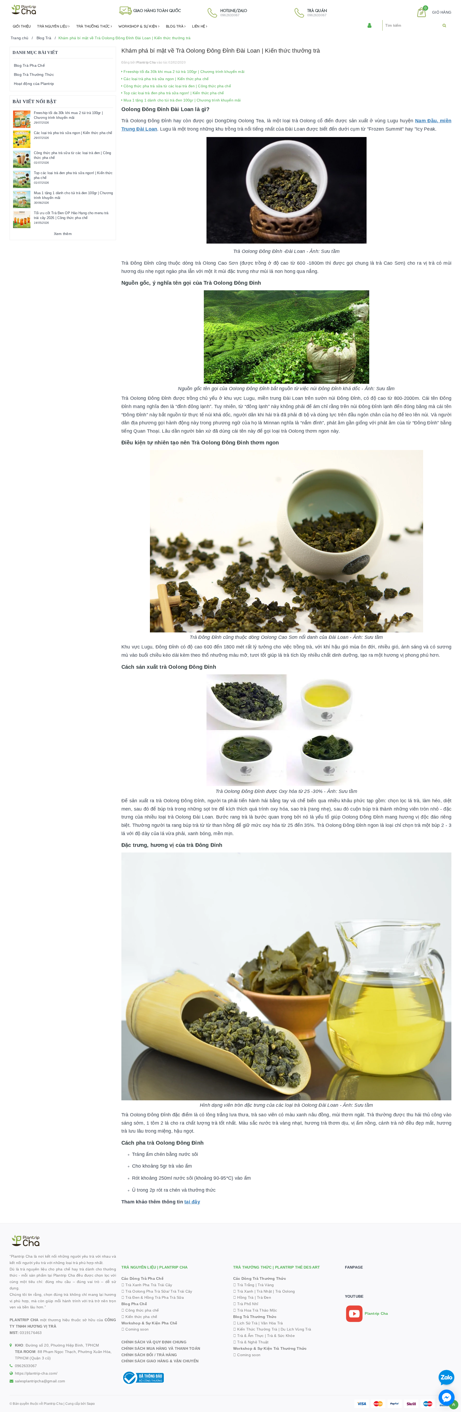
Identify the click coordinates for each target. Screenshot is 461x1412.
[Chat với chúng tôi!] (447, 1398)
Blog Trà (175, 26)
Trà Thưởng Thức (93, 26)
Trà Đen (264, 1297)
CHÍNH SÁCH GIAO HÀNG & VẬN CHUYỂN (159, 1361)
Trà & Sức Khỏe (281, 1335)
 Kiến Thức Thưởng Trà (255, 1329)
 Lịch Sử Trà (245, 1323)
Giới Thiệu (22, 26)
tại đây (192, 1201)
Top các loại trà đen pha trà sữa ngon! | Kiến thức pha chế (173, 93)
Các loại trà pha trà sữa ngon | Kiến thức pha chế (165, 79)
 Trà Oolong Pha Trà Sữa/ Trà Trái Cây (156, 1291)
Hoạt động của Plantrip (34, 83)
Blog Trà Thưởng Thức (34, 74)
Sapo (91, 1404)
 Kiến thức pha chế (139, 1317)
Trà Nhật (264, 1291)
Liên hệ (199, 26)
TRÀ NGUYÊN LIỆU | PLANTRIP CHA (154, 1267)
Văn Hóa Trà (272, 1323)
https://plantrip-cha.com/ (36, 1373)
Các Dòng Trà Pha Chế (142, 1278)
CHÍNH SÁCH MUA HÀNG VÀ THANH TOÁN (160, 1348)
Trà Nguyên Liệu (52, 26)
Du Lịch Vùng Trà (296, 1329)
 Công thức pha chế (140, 1310)
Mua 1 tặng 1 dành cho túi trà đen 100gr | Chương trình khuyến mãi (181, 100)
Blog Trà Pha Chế (29, 65)
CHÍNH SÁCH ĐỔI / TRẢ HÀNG (149, 1355)
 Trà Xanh (243, 1291)
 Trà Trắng (244, 1285)
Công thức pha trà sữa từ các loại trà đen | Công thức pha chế (176, 86)
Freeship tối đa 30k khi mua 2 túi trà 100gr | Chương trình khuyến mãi (183, 71)
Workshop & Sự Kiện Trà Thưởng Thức (270, 1348)
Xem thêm (63, 234)
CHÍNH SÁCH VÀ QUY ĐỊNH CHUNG (153, 1342)
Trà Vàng (266, 1285)
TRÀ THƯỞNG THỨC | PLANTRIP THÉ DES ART (276, 1267)
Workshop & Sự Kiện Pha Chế (149, 1323)
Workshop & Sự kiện (138, 26)
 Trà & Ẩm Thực (248, 1335)
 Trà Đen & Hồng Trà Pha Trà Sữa (152, 1297)
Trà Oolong (285, 1291)
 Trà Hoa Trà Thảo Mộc (255, 1310)
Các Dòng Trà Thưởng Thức (259, 1278)
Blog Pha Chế (134, 1304)
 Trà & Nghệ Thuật (251, 1342)
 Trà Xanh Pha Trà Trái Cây (146, 1285)
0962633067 (26, 1366)
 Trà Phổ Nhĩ (245, 1304)
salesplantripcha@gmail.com (40, 1381)
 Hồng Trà (244, 1297)
